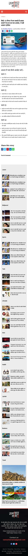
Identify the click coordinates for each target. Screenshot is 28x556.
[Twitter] (14, 544)
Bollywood (5, 205)
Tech (3, 269)
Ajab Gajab (4, 551)
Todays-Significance (17, 551)
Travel (4, 460)
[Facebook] (11, 544)
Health (4, 364)
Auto (3, 332)
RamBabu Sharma (7, 29)
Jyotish (4, 396)
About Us (5, 549)
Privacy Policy (10, 549)
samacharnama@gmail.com (14, 539)
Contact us (23, 549)
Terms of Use (17, 549)
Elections (24, 551)
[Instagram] (16, 544)
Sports (4, 237)
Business (4, 428)
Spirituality (9, 551)
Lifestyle (3, 16)
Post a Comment (6, 155)
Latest (4, 169)
